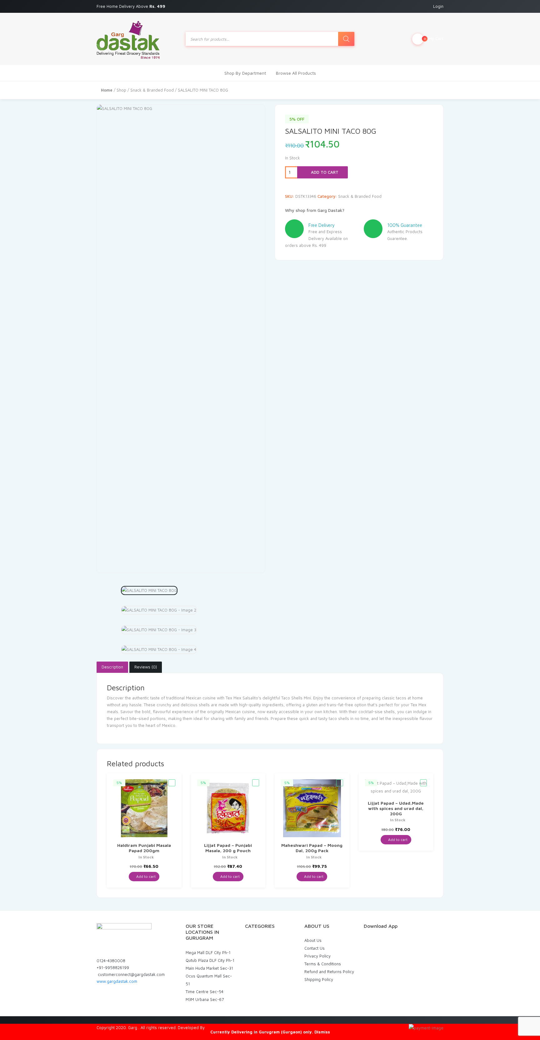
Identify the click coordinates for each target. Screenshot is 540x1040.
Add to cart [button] (145, 876)
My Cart (433, 38)
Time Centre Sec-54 (204, 991)
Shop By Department (245, 73)
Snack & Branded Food (152, 90)
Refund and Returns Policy (329, 971)
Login (438, 6)
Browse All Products (296, 73)
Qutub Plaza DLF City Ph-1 (210, 960)
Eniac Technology (222, 1027)
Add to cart (324, 172)
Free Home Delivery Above (132, 6)
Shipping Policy (318, 979)
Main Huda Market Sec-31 (209, 968)
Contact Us (314, 948)
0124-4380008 (111, 960)
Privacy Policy (317, 955)
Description (112, 666)
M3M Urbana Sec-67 (205, 999)
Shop (121, 90)
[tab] (112, 667)
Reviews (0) (145, 666)
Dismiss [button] (322, 1031)
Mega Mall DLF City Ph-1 (208, 952)
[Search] (346, 39)
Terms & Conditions (322, 963)
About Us (313, 940)
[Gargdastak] (128, 39)
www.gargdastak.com (117, 981)
